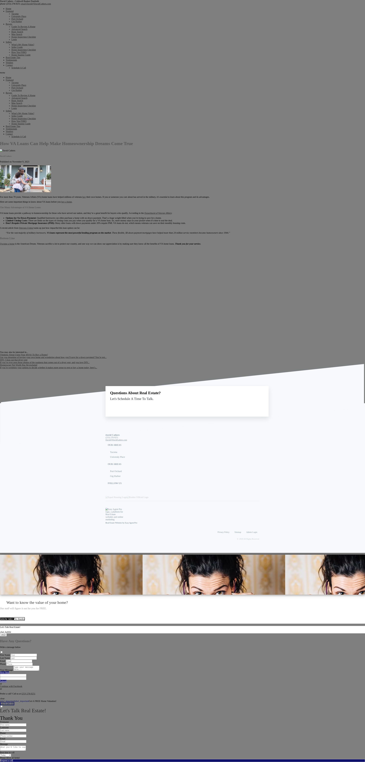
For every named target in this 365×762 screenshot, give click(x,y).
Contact (9, 65)
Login (14, 39)
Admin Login (251, 532)
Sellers (9, 42)
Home (8, 8)
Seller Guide (17, 47)
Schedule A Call (18, 68)
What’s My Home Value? (22, 44)
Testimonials (11, 60)
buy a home (66, 202)
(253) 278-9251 (10, 4)
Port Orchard (17, 19)
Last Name (5, 658)
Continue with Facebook (11, 686)
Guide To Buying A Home (23, 26)
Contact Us (241, 405)
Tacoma (15, 14)
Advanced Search (19, 29)
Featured (10, 11)
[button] (182, 72)
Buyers (9, 24)
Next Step (4, 672)
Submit (3, 681)
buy (84, 197)
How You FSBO (19, 52)
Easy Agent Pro (131, 523)
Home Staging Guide (21, 55)
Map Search (16, 34)
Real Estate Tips (13, 57)
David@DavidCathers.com (36, 4)
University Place (18, 16)
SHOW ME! (7, 619)
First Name (5, 655)
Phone (3, 664)
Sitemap (238, 532)
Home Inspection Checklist (23, 37)
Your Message (6, 670)
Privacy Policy (223, 532)
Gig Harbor (16, 21)
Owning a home (7, 244)
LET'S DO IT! (7, 703)
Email (2, 661)
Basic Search (17, 32)
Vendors (9, 62)
